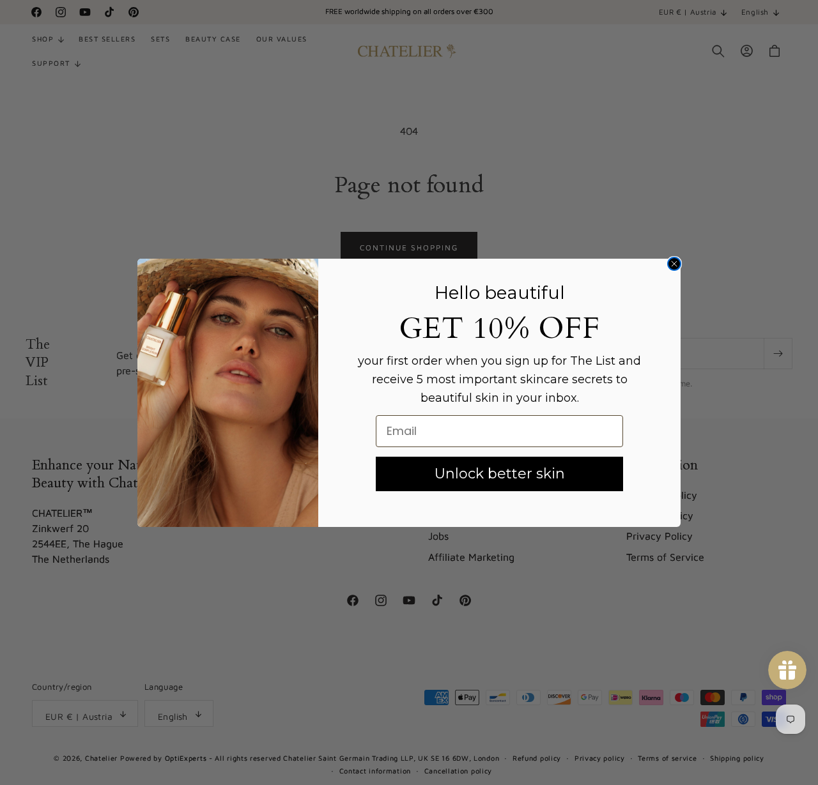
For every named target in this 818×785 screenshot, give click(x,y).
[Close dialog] (674, 263)
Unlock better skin (500, 473)
